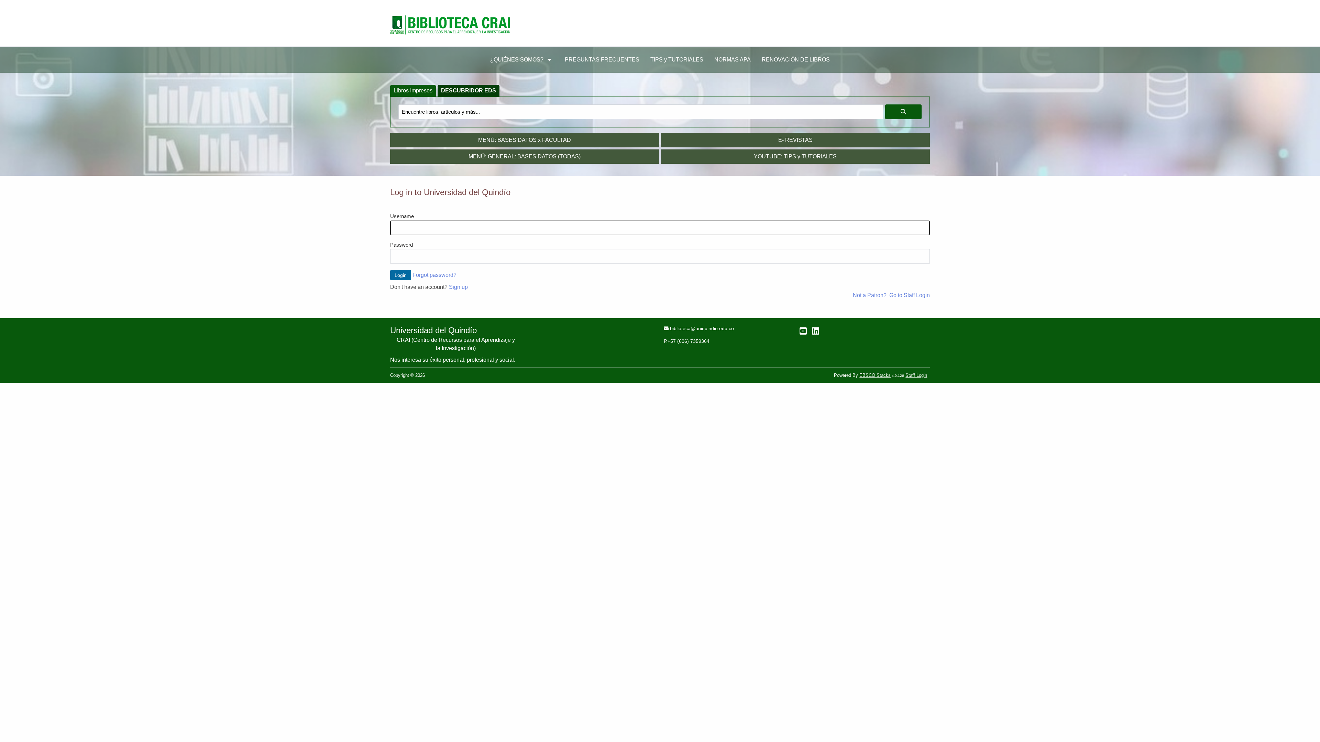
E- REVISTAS (795, 140)
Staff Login (916, 375)
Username (402, 216)
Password (401, 245)
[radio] (413, 91)
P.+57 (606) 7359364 (687, 341)
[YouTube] (803, 331)
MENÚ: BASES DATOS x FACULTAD (524, 140)
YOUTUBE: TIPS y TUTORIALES (795, 156)
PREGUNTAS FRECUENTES (602, 60)
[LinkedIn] (815, 331)
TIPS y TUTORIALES (676, 60)
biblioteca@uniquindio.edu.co (702, 328)
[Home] (450, 25)
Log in (917, 7)
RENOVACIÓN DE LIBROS (796, 60)
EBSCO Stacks (875, 375)
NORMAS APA (732, 60)
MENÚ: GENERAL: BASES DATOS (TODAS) (525, 156)
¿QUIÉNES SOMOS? (517, 60)
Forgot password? (434, 275)
